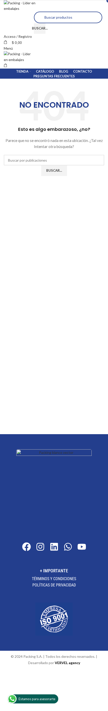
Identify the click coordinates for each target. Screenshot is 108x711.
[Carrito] (5, 65)
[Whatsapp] (68, 546)
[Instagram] (40, 546)
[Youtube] (81, 546)
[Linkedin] (54, 546)
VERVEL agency (67, 663)
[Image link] (54, 486)
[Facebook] (26, 546)
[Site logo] (21, 5)
